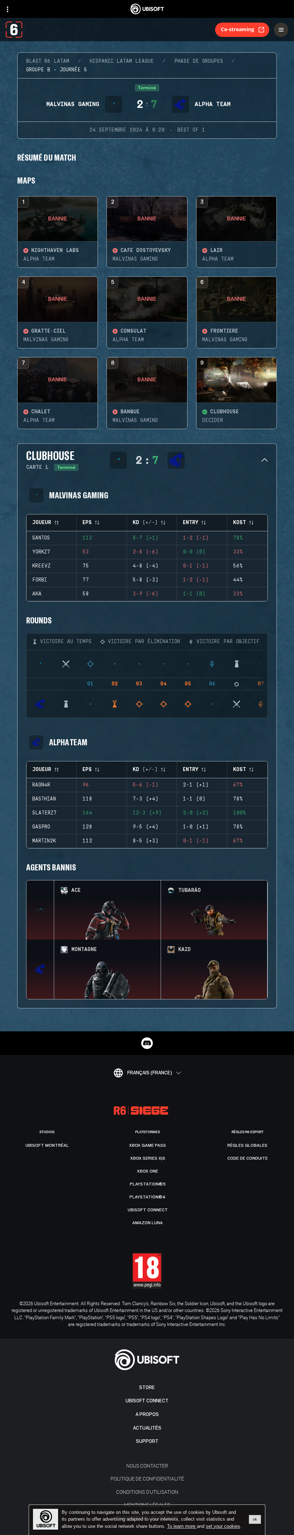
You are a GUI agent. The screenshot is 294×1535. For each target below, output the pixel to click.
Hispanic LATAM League (122, 61)
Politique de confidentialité (147, 1478)
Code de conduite (247, 1158)
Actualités (147, 1428)
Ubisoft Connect (147, 1400)
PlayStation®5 (148, 1184)
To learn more (182, 1526)
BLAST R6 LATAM (47, 61)
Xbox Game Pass (147, 1145)
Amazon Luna (147, 1222)
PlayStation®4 (147, 1196)
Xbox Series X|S (147, 1158)
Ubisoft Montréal (47, 1145)
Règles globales (247, 1145)
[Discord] (147, 1043)
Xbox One (147, 1171)
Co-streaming (237, 29)
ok (255, 1519)
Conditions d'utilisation (147, 1491)
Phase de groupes (198, 61)
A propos (147, 1414)
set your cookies (223, 1526)
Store (147, 1387)
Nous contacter (147, 1465)
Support (147, 1441)
